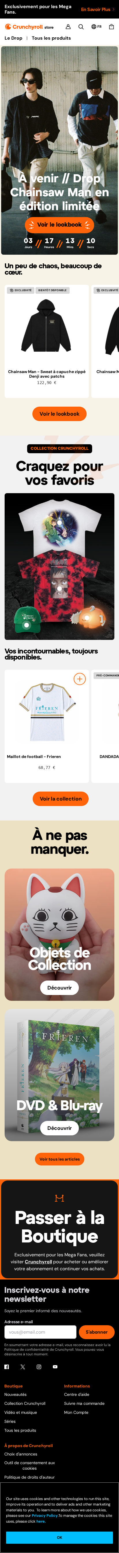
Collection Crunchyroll (24, 1403)
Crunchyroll (38, 1262)
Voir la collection (61, 798)
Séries (10, 1421)
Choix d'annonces (20, 1454)
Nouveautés (15, 1394)
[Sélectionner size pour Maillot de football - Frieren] (80, 679)
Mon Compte (76, 1412)
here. (41, 1521)
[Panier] (111, 27)
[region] (62, 341)
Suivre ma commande (84, 1403)
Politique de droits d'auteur (29, 1477)
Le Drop (13, 38)
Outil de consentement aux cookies (29, 1465)
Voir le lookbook (59, 225)
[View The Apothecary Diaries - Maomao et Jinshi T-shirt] (59, 522)
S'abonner (97, 1332)
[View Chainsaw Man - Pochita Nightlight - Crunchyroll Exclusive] (87, 618)
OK (59, 1537)
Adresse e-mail (18, 1321)
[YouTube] (55, 1367)
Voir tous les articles (60, 1159)
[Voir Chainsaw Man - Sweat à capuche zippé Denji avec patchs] (47, 327)
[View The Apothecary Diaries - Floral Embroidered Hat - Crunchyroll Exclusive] (26, 625)
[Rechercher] (81, 27)
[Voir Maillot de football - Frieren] (47, 712)
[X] (23, 1367)
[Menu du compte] (68, 27)
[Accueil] (29, 27)
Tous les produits (51, 38)
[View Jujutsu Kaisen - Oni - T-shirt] (59, 588)
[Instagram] (39, 1367)
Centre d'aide (76, 1394)
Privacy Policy (45, 1515)
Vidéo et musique (20, 1412)
